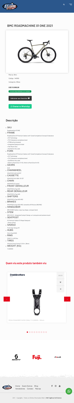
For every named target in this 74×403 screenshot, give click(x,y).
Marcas (38, 389)
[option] (37, 51)
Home (17, 386)
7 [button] (41, 332)
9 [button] (46, 332)
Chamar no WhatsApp (21, 106)
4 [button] (34, 332)
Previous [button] (7, 299)
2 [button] (29, 332)
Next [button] (67, 299)
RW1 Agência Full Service (53, 398)
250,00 (60, 275)
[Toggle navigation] (69, 4)
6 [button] (39, 332)
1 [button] (27, 332)
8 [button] (43, 332)
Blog (36, 386)
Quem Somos (27, 386)
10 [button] (49, 371)
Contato (30, 389)
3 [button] (32, 332)
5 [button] (36, 332)
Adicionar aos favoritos (19, 98)
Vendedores (20, 389)
